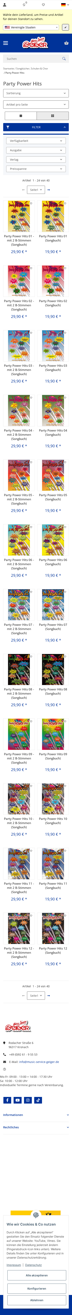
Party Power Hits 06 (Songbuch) (53, 562)
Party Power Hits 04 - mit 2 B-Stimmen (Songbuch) (19, 434)
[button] (65, 4)
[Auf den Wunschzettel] (31, 203)
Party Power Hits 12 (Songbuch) (53, 950)
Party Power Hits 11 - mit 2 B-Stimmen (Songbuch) (19, 887)
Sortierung (13, 93)
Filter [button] (36, 127)
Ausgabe (16, 150)
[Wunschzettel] (43, 4)
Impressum (14, 1265)
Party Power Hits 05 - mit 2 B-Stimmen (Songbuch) (19, 499)
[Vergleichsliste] (24, 4)
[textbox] (31, 27)
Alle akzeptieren (37, 1275)
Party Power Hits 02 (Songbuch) (53, 303)
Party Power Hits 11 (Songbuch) (53, 885)
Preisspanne (18, 169)
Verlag (14, 159)
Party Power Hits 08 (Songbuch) (53, 691)
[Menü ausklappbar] (5, 43)
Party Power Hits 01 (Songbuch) (53, 238)
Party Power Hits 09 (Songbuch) (53, 756)
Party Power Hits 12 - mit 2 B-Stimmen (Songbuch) (19, 952)
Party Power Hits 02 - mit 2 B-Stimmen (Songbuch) (19, 305)
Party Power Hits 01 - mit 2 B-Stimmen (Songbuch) (19, 240)
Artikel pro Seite (17, 104)
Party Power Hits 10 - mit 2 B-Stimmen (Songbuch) (19, 823)
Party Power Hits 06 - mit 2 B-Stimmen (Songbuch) (19, 564)
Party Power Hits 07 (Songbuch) (53, 627)
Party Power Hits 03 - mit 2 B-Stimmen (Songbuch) (19, 370)
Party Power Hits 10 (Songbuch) (53, 821)
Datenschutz (33, 1265)
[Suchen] (64, 58)
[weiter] (48, 189)
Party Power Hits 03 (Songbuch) (53, 368)
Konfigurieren (36, 1288)
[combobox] (31, 27)
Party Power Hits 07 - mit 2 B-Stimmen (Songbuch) (19, 629)
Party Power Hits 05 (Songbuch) (53, 497)
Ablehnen (36, 1300)
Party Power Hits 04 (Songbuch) (53, 432)
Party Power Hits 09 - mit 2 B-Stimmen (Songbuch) (19, 758)
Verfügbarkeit (19, 141)
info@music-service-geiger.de (39, 1062)
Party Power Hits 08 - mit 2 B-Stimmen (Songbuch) (19, 693)
